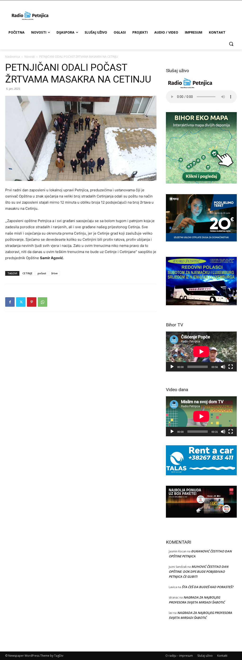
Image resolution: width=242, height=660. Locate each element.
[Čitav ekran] (230, 366)
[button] (231, 43)
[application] (201, 352)
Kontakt (222, 656)
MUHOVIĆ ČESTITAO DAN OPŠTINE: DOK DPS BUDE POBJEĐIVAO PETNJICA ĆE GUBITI (198, 571)
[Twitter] (21, 302)
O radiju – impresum (179, 656)
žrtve (54, 273)
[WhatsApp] (42, 302)
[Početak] (172, 366)
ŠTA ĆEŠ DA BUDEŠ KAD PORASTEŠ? (207, 587)
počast (42, 273)
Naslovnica (12, 57)
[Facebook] (10, 302)
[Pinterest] (31, 302)
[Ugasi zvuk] (223, 366)
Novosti (29, 57)
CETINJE (27, 273)
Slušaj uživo (205, 656)
